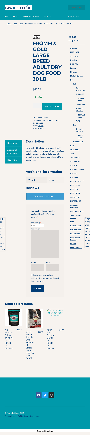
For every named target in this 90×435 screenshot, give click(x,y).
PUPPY (73, 244)
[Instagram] (51, 395)
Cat (74, 84)
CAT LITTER (80, 104)
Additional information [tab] (12, 151)
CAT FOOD (80, 94)
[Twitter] (45, 395)
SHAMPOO (74, 149)
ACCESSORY (75, 161)
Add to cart (52, 106)
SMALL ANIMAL (76, 248)
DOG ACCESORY (77, 181)
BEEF (72, 222)
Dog (21, 24)
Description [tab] (12, 143)
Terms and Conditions (45, 431)
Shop (7, 16)
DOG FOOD (50, 120)
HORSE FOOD (75, 201)
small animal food (77, 211)
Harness (73, 72)
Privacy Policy (10, 416)
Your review (36, 229)
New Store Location (31, 16)
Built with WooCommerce (28, 416)
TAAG (78, 121)
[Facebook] (38, 395)
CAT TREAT (74, 177)
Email (48, 262)
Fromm (40, 126)
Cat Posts (74, 56)
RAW (72, 145)
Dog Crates (74, 60)
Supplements (78, 141)
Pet (15, 24)
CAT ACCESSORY (77, 169)
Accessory (74, 48)
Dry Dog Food (75, 230)
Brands (16, 16)
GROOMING (75, 197)
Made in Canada (76, 76)
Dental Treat (75, 234)
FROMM (39, 123)
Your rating (36, 222)
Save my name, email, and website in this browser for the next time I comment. (45, 278)
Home (9, 24)
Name (33, 262)
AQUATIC (74, 165)
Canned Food (75, 226)
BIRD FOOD (75, 52)
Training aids (75, 157)
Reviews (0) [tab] (12, 160)
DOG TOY (74, 64)
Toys (72, 153)
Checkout (47, 16)
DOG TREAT (75, 193)
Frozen (73, 68)
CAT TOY (73, 173)
